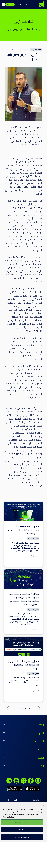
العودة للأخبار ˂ (11, 49)
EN (27, 4)
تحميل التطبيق (10, 4)
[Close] (44, 805)
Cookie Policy (8, 816)
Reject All (21, 829)
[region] (23, 822)
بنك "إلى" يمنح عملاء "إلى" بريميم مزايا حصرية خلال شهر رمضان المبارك (23, 664)
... (14, 550)
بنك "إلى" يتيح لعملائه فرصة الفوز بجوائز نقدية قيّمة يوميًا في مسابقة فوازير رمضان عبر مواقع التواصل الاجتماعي (24, 599)
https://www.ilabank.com (20, 475)
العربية (21, 4)
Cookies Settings (21, 822)
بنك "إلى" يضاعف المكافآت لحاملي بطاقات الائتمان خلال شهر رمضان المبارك (23, 530)
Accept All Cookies (22, 837)
